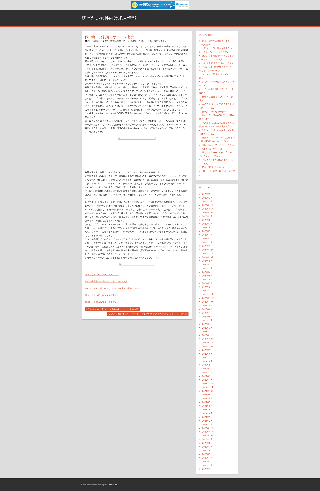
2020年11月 (208, 431)
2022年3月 (207, 372)
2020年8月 (207, 443)
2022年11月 (208, 342)
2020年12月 (208, 428)
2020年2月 (207, 465)
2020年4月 (207, 457)
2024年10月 (208, 257)
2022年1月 (207, 379)
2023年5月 (207, 320)
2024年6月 (207, 272)
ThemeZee (112, 484)
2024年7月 (207, 268)
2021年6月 (207, 405)
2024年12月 (208, 249)
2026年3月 (207, 194)
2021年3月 (207, 417)
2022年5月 (207, 364)
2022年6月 (207, 361)
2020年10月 (208, 435)
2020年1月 (207, 469)
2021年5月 (207, 409)
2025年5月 (207, 231)
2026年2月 (207, 197)
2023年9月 (207, 305)
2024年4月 (207, 279)
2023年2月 (207, 331)
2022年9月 (207, 350)
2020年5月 (207, 454)
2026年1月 (207, 201)
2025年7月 (207, 223)
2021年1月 (207, 424)
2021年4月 (207, 413)
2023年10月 (208, 301)
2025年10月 (208, 212)
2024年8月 (207, 264)
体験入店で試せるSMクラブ (215, 111)
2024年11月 (208, 253)
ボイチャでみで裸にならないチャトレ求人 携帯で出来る (112, 288)
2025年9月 (207, 216)
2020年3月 (207, 461)
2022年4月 (207, 368)
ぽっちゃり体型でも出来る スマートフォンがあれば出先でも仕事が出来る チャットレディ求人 (147, 314)
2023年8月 (207, 309)
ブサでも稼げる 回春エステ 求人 (102, 274)
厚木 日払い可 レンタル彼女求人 (102, 295)
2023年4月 (207, 324)
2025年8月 (207, 220)
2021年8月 (207, 398)
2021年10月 (208, 391)
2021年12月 (208, 383)
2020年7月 (207, 446)
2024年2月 (207, 286)
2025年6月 (207, 227)
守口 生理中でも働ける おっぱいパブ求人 (106, 281)
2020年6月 (207, 450)
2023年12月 (208, 294)
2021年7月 (207, 402)
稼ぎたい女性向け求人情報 (109, 17)
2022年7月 (207, 357)
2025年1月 (207, 246)
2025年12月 (208, 205)
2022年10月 (208, 346)
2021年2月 (207, 420)
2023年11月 (208, 298)
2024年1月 (207, 290)
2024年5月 (207, 275)
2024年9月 (207, 260)
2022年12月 (208, 338)
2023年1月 (207, 335)
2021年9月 (207, 394)
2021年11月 (208, 387)
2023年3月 (207, 327)
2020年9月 (207, 439)
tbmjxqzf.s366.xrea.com (115, 41)
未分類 (133, 41)
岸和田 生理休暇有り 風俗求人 (101, 302)
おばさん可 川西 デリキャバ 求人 (217, 63)
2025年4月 (207, 234)
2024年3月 (207, 283)
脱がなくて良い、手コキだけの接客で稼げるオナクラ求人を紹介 (113, 309)
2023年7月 (207, 312)
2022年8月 (207, 353)
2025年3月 (207, 238)
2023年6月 (207, 316)
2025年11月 (208, 208)
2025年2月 (207, 242)
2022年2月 (207, 376)
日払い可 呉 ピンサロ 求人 (214, 167)
